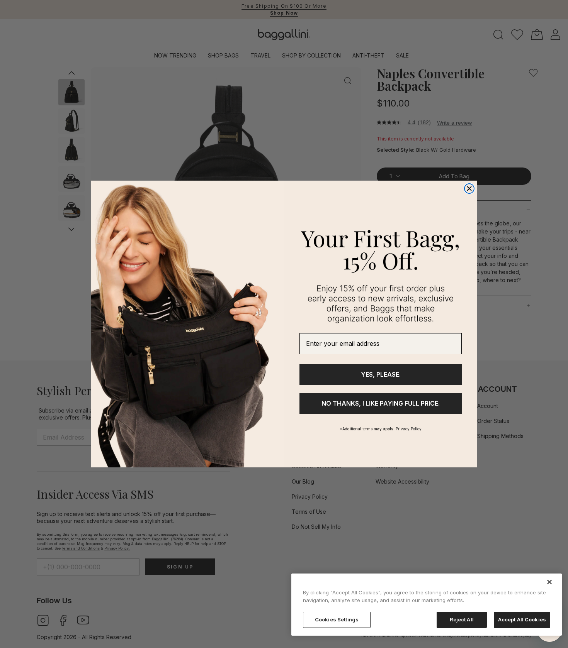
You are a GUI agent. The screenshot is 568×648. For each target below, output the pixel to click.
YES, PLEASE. (381, 374)
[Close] (549, 582)
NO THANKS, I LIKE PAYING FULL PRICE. (380, 403)
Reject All (462, 619)
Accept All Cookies (522, 619)
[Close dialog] (469, 188)
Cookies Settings (337, 619)
